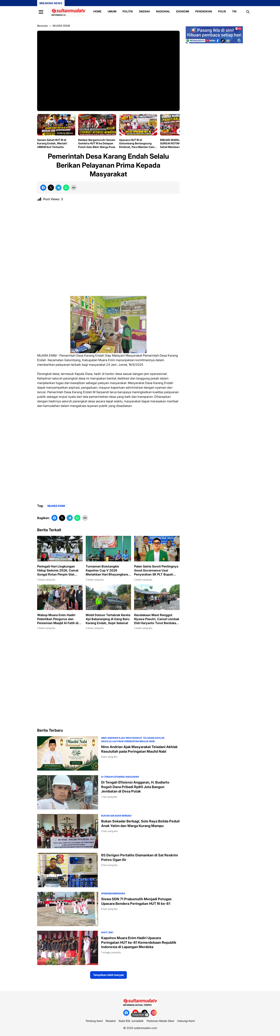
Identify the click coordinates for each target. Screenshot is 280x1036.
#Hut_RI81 (107, 932)
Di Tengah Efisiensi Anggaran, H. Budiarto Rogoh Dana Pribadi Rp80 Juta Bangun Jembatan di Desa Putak (135, 786)
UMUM (112, 11)
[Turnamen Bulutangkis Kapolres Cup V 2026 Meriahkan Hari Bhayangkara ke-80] (108, 548)
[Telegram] (58, 188)
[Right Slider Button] (180, 131)
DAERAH (144, 11)
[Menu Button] (41, 12)
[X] (51, 188)
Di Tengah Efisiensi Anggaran (120, 776)
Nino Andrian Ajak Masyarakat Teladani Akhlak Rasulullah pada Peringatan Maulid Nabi (139, 749)
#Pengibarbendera (113, 893)
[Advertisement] (108, 250)
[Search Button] (248, 12)
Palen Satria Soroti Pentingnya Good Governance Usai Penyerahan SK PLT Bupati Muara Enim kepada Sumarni (156, 570)
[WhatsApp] (66, 188)
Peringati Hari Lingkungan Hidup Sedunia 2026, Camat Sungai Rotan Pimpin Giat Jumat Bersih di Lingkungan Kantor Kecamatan (57, 570)
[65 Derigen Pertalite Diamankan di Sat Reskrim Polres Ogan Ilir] (67, 870)
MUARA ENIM (56, 505)
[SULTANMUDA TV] (68, 12)
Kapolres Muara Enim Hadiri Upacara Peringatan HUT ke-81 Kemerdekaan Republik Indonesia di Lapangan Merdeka (138, 942)
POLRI (222, 11)
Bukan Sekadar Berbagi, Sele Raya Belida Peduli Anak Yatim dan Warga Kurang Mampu (140, 823)
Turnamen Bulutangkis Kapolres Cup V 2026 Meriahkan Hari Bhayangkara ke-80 (107, 570)
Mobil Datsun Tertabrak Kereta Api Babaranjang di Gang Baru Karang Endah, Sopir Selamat (108, 619)
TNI (234, 11)
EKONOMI (182, 11)
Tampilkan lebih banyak (108, 975)
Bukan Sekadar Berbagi (116, 815)
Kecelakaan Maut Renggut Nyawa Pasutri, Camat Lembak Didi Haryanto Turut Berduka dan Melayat (156, 619)
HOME (97, 11)
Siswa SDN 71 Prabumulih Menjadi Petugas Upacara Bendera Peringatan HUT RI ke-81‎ (136, 901)
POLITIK (127, 11)
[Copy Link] (74, 188)
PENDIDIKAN (203, 11)
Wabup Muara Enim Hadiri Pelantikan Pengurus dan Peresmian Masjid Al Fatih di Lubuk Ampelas (57, 619)
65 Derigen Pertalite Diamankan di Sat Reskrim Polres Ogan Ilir (139, 857)
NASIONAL (163, 11)
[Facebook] (43, 188)
